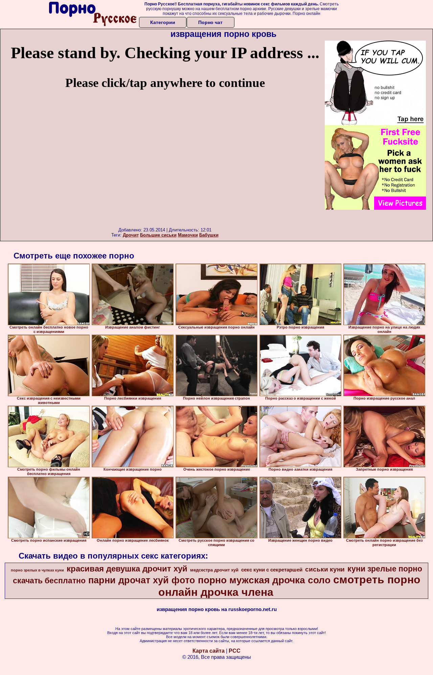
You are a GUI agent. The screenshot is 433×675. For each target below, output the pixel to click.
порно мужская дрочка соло (264, 580)
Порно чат (210, 22)
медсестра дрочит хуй (214, 569)
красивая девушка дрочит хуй (127, 568)
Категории (162, 22)
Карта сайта (208, 651)
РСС (235, 651)
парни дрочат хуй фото (141, 580)
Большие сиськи (158, 235)
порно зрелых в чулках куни (37, 570)
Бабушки (209, 235)
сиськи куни (325, 569)
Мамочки (188, 235)
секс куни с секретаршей (271, 569)
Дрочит (131, 235)
